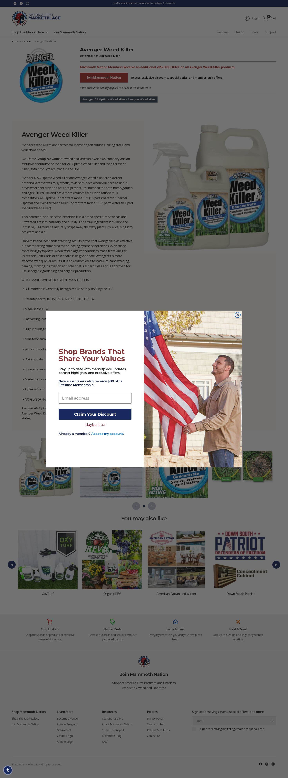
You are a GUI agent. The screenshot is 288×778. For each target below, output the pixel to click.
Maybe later (95, 424)
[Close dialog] (237, 315)
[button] (8, 770)
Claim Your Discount (95, 414)
